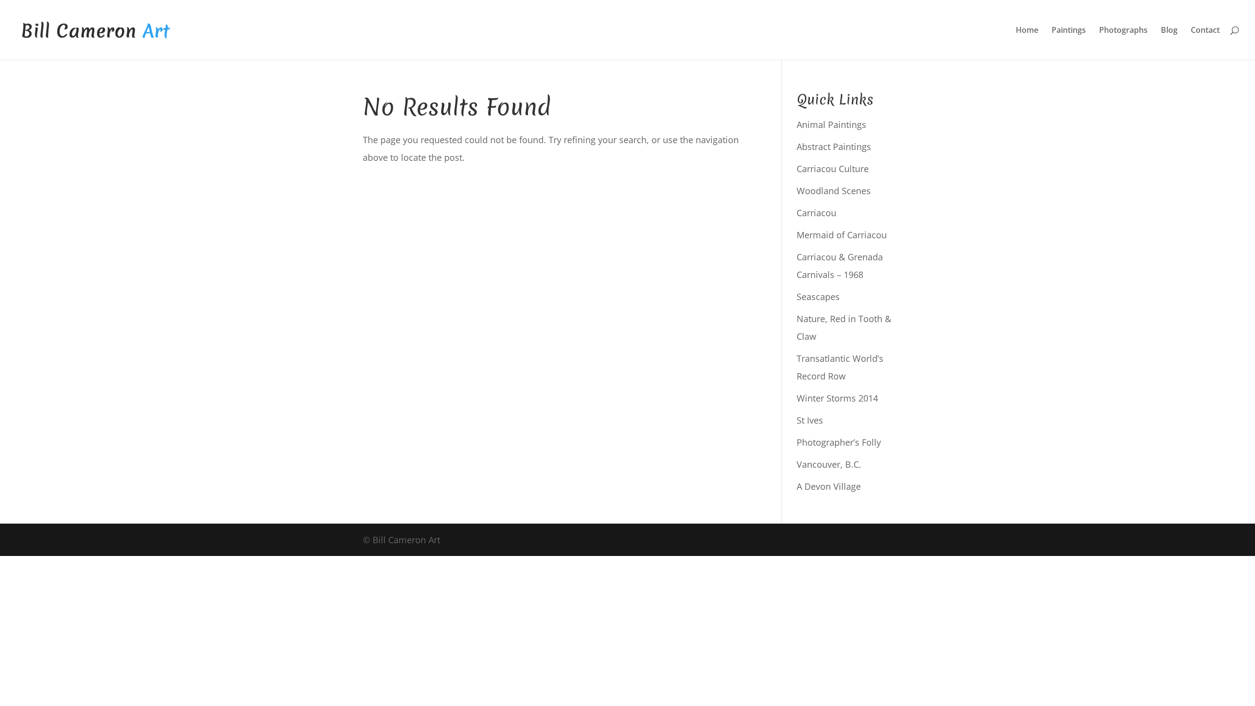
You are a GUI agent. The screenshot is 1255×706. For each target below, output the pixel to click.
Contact (1205, 30)
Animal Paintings (831, 124)
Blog (1169, 30)
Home (1027, 30)
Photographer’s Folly (839, 442)
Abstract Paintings (834, 146)
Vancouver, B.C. (829, 464)
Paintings (1069, 30)
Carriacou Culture (833, 169)
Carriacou (816, 213)
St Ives (810, 420)
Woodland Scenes (834, 191)
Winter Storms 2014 (837, 398)
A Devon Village (829, 486)
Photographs (1123, 30)
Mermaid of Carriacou (842, 235)
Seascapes (818, 297)
